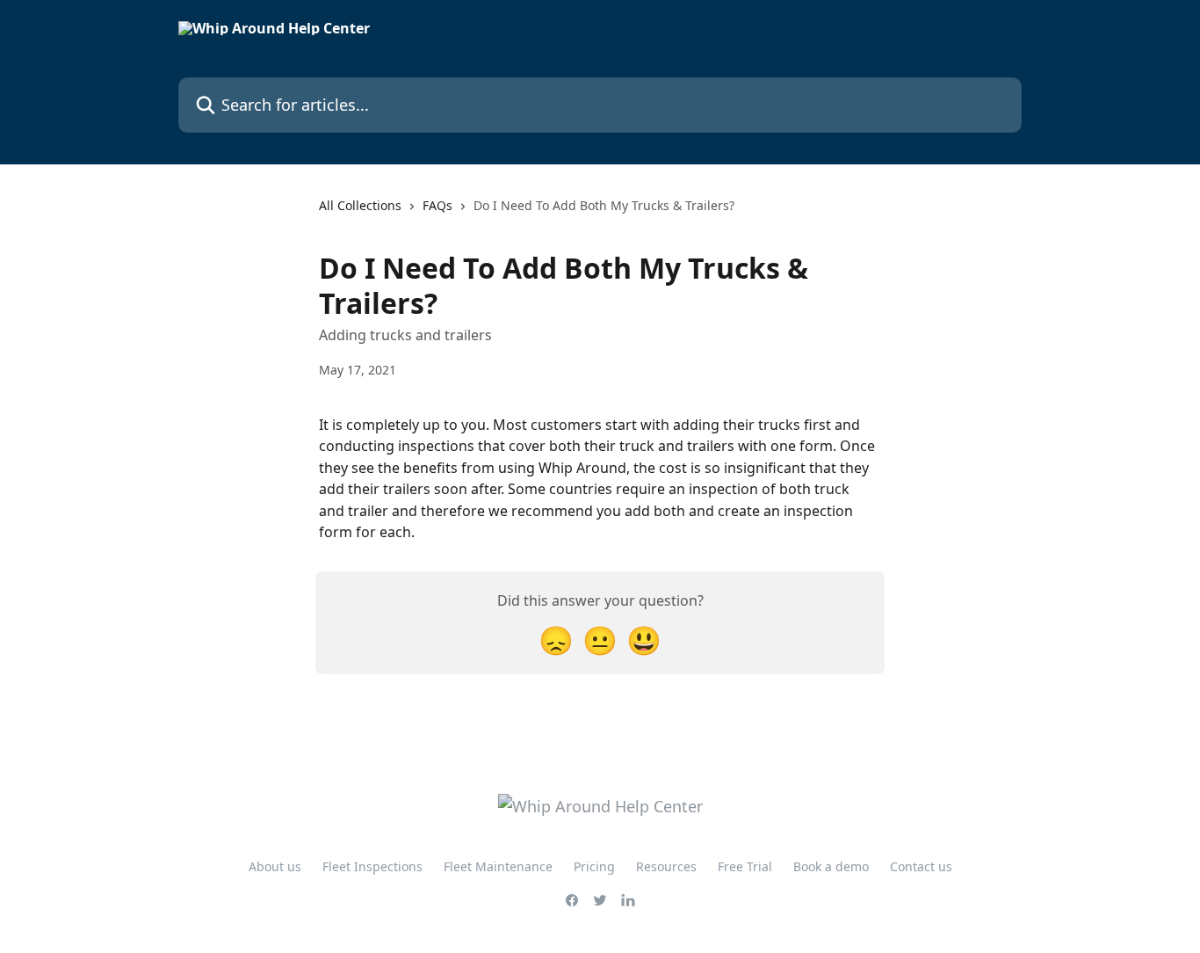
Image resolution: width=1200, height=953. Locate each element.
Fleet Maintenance (498, 866)
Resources (666, 866)
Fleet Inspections (372, 866)
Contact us (921, 866)
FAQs (437, 205)
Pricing (594, 866)
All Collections (360, 205)
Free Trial (745, 866)
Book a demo (831, 866)
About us (275, 866)
